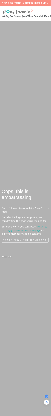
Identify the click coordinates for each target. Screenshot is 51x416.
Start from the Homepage (25, 240)
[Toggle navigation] (3, 19)
